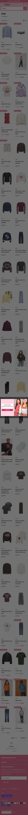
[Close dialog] (26, 399)
